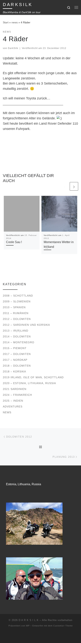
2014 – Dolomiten (17, 336)
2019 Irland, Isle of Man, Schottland (33, 377)
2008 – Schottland (18, 295)
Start (5, 22)
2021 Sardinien (14, 389)
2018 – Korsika (14, 371)
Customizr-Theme (63, 626)
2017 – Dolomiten (17, 353)
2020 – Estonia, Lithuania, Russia (29, 383)
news (14, 22)
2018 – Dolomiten (17, 365)
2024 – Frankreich (17, 394)
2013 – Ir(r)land (15, 330)
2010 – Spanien (14, 307)
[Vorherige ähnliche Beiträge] (64, 186)
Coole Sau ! (14, 242)
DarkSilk (13, 48)
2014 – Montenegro (18, 342)
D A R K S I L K (29, 620)
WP (28, 626)
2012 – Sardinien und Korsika (26, 324)
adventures (12, 406)
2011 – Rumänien (15, 313)
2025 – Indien (13, 400)
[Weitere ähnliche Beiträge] (74, 186)
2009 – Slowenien (17, 301)
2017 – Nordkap (15, 359)
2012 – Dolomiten (17, 318)
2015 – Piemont (15, 348)
